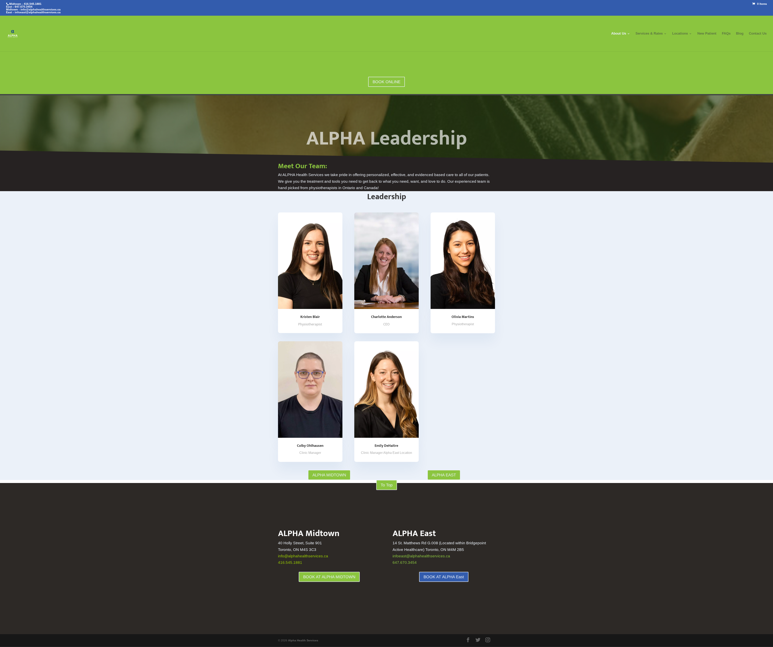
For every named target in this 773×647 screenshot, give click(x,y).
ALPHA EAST (444, 475)
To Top (387, 485)
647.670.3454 (23, 6)
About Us (618, 33)
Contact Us (758, 33)
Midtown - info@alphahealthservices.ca (33, 9)
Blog (739, 33)
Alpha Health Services (303, 640)
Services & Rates (649, 33)
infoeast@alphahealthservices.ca (38, 12)
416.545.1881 (290, 562)
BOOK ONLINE (386, 82)
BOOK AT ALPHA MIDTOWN (329, 577)
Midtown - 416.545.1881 (25, 3)
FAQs (726, 33)
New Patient (706, 33)
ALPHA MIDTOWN (329, 475)
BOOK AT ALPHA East (444, 577)
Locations (680, 33)
